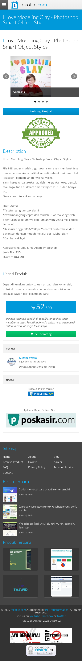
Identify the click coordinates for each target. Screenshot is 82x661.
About (32, 456)
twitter (61, 616)
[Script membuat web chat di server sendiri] (11, 494)
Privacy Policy (36, 467)
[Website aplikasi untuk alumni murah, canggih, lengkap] (11, 529)
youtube (35, 616)
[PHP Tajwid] (20, 586)
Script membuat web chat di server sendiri (44, 489)
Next (74, 76)
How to (32, 462)
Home (6, 456)
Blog (56, 456)
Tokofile (33, 4)
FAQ (5, 467)
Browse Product (13, 462)
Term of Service (64, 467)
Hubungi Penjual (41, 111)
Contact (8, 472)
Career (58, 462)
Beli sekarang (43, 334)
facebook (47, 616)
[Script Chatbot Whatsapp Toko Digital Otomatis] (20, 559)
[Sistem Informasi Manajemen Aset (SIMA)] (61, 559)
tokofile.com (18, 610)
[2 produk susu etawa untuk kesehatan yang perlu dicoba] (11, 511)
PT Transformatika (56, 610)
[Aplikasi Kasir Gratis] (41, 420)
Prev (6, 76)
